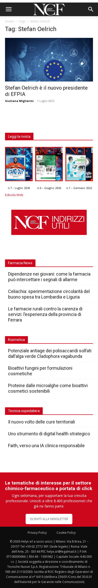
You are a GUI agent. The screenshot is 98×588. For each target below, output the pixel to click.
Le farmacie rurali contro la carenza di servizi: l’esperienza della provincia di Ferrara (45, 314)
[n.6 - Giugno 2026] (49, 165)
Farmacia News (20, 263)
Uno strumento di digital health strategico (49, 433)
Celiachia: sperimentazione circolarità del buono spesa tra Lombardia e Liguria (49, 294)
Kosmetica (16, 340)
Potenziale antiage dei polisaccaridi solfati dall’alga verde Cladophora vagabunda (49, 353)
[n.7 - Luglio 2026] (19, 165)
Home (9, 21)
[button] (9, 9)
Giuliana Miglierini (19, 101)
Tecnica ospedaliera (24, 411)
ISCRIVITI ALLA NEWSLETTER (49, 519)
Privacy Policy (37, 532)
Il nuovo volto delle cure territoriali (42, 421)
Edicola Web (14, 195)
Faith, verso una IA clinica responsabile (46, 445)
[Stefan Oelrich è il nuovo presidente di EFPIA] (49, 60)
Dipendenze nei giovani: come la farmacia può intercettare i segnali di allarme (49, 276)
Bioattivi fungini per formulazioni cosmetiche (40, 370)
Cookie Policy (66, 532)
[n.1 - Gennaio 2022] (79, 165)
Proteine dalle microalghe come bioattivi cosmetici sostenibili (48, 388)
